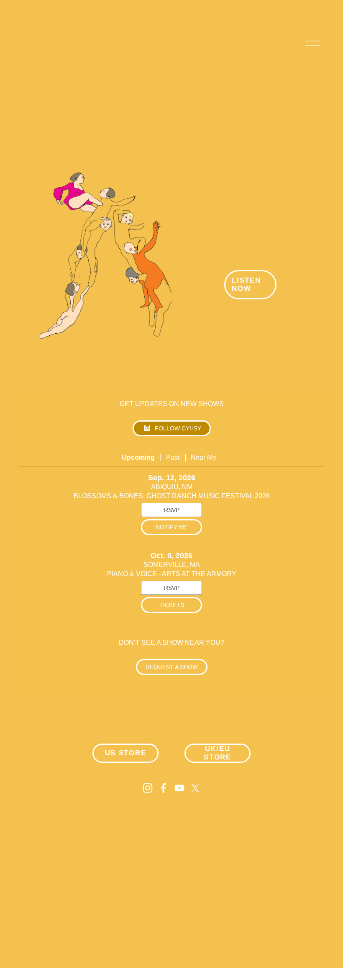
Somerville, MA (171, 564)
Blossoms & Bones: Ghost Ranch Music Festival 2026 (172, 495)
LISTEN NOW (246, 284)
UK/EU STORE (217, 753)
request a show (172, 667)
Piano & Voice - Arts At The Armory (171, 573)
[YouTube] (179, 788)
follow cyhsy (178, 428)
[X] (195, 788)
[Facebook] (164, 788)
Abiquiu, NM (171, 486)
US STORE (125, 753)
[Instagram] (148, 788)
